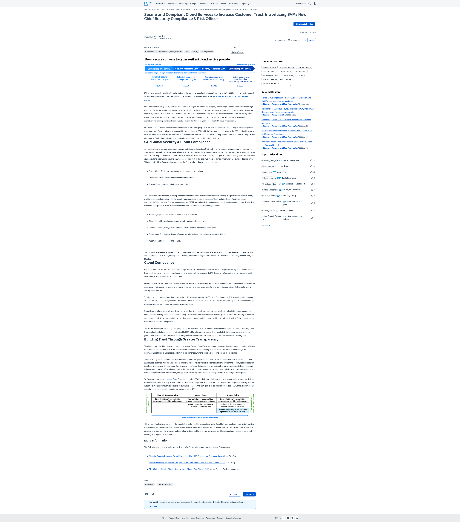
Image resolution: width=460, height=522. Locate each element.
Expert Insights (284, 71)
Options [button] (294, 28)
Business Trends (237, 52)
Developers (203, 4)
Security (195, 52)
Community (159, 3)
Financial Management (183, 9)
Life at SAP (287, 75)
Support (220, 518)
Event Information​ (268, 71)
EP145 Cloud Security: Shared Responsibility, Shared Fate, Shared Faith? (179, 469)
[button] (306, 40)
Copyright (185, 518)
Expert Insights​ (299, 71)
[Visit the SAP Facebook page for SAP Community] (284, 518)
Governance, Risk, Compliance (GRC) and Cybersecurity (163, 52)
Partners (214, 4)
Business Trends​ (285, 67)
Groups (193, 4)
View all (265, 226)
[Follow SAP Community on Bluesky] (288, 518)
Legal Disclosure (197, 518)
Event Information (303, 67)
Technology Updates (269, 83)
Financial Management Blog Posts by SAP (207, 9)
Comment (153, 506)
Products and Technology (177, 4)
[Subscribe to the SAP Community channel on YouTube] (292, 518)
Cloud (187, 52)
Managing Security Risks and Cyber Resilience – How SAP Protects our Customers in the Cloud (188, 456)
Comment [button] (249, 494)
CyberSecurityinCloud (165, 484)
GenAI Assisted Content (270, 75)
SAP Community (149, 9)
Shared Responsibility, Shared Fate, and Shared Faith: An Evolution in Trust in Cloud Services (187, 463)
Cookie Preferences (233, 518)
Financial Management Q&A (275, 115)
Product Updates (268, 79)
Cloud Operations (207, 52)
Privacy (164, 518)
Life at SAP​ (299, 75)
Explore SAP (301, 4)
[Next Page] (290, 86)
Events (223, 4)
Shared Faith (172, 379)
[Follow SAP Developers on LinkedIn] (297, 518)
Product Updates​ (285, 79)
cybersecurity (149, 484)
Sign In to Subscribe (304, 24)
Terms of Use (174, 518)
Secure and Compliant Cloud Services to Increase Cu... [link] (241, 9)
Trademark (210, 518)
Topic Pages (246, 4)
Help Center (234, 4)
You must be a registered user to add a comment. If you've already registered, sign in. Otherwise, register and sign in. (197, 502)
